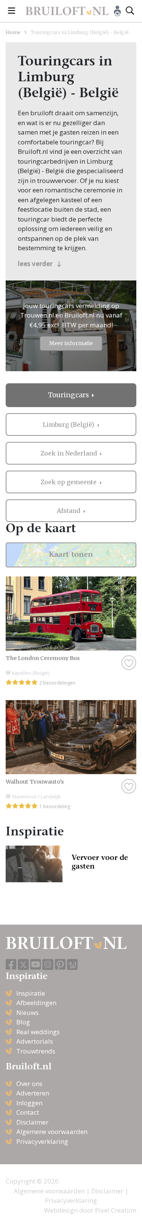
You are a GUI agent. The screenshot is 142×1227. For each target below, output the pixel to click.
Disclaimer (32, 1122)
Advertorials (34, 1041)
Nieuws (27, 1012)
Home (13, 32)
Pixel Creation (115, 1210)
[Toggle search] (130, 11)
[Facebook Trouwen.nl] (11, 964)
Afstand (69, 510)
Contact (27, 1112)
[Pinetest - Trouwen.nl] (60, 964)
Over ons (29, 1083)
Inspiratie (30, 993)
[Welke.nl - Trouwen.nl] (72, 964)
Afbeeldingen (36, 1002)
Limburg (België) (69, 424)
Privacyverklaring (42, 1141)
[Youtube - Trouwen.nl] (35, 964)
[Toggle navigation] (11, 11)
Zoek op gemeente (69, 482)
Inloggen (29, 1102)
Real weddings (38, 1031)
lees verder (36, 263)
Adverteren (32, 1093)
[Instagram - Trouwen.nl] (47, 964)
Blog (23, 1022)
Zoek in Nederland (69, 453)
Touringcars (69, 395)
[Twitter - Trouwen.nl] (23, 964)
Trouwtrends (35, 1051)
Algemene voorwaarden (51, 1131)
